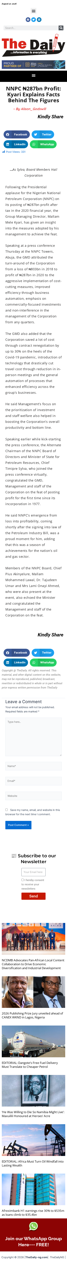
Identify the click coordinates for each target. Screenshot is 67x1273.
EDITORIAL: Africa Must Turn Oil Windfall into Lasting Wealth (33, 1163)
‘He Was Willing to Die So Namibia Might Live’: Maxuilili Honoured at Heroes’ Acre (33, 1114)
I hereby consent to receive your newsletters (32, 884)
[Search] (61, 28)
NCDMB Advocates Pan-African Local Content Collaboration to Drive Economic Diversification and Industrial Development (33, 964)
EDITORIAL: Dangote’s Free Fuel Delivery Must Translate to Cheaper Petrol (30, 1065)
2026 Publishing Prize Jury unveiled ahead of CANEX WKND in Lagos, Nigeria (32, 1015)
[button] (33, 11)
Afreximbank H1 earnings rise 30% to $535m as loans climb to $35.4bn (33, 1213)
